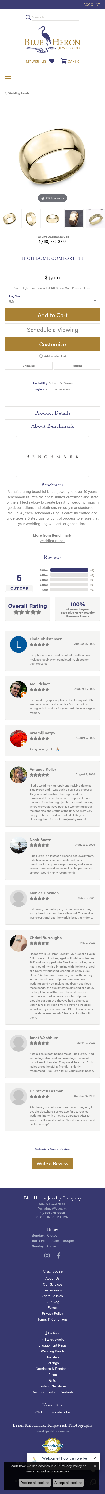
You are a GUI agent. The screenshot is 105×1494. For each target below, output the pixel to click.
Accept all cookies (68, 1483)
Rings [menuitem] (52, 1374)
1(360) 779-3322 (52, 241)
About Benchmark (52, 426)
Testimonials (52, 1289)
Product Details (52, 413)
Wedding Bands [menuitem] (52, 1351)
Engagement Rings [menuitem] (52, 1345)
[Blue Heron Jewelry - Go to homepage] (52, 39)
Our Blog (52, 1301)
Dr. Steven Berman (46, 1091)
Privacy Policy (52, 1313)
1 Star (44, 589)
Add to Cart (53, 315)
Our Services (52, 1284)
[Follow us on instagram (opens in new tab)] (47, 1256)
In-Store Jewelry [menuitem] (52, 1339)
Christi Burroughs (46, 937)
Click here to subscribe (52, 1412)
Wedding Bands (18, 93)
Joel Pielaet (40, 684)
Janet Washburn (44, 1037)
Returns (77, 365)
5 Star (44, 570)
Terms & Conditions (53, 1319)
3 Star (44, 580)
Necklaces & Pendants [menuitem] (52, 1368)
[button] (91, 4)
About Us (52, 1278)
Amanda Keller (43, 769)
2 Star (44, 584)
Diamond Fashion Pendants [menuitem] (53, 1391)
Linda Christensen (46, 639)
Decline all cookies (35, 1483)
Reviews (53, 557)
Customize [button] (52, 344)
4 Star (44, 575)
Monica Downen (44, 893)
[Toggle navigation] (8, 77)
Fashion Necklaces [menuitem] (53, 1386)
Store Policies (52, 1295)
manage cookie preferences (47, 1471)
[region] (52, 156)
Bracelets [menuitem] (52, 1356)
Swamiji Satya (42, 732)
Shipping (29, 365)
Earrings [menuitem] (52, 1362)
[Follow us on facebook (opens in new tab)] (58, 1256)
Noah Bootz (40, 839)
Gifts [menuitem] (52, 1380)
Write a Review (52, 1163)
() (92, 570)
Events (53, 1307)
